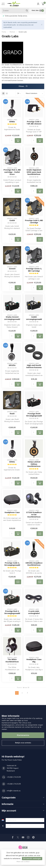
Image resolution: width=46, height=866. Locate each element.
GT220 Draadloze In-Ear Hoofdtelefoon (34, 514)
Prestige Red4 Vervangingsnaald (34, 415)
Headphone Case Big (34, 660)
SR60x (12, 462)
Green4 (12, 269)
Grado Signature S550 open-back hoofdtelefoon (34, 172)
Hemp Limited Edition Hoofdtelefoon (33, 464)
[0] (43, 3)
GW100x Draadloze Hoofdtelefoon (33, 564)
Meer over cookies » (23, 861)
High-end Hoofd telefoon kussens (34, 366)
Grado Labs (23, 32)
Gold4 (12, 220)
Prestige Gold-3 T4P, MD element (34, 123)
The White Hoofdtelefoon (12, 660)
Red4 (12, 414)
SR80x (12, 122)
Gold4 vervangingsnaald (34, 318)
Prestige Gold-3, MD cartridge (34, 221)
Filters (22, 86)
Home (4, 32)
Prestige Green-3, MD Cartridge (34, 270)
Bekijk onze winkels (23, 743)
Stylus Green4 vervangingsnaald (12, 318)
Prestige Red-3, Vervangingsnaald (12, 612)
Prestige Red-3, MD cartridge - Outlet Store (12, 172)
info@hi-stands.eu (14, 791)
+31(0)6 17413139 (14, 777)
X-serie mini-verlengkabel (34, 612)
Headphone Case (12, 512)
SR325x (12, 365)
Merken (12, 32)
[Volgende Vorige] (27, 693)
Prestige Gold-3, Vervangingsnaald (12, 564)
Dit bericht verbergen (32, 858)
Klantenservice (23, 735)
